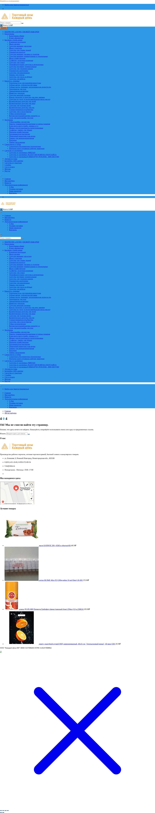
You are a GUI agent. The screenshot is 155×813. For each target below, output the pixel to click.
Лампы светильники (17, 142)
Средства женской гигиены (19, 95)
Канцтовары (9, 34)
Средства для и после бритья (20, 112)
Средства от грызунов (13, 163)
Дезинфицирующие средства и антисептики (26, 65)
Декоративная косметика (18, 91)
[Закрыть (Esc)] (8, 810)
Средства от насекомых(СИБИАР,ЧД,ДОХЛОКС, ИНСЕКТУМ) (34, 157)
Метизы (8, 169)
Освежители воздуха (17, 52)
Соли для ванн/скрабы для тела (21, 118)
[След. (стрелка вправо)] (3, 812)
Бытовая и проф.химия (13, 40)
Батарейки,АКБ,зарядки (14, 161)
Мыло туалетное (15, 48)
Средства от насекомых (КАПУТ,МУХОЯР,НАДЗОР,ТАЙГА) (33, 155)
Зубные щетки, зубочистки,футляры (23, 85)
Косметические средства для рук (21, 108)
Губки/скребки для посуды (19, 122)
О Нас (11, 187)
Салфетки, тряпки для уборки (20, 130)
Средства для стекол (17, 62)
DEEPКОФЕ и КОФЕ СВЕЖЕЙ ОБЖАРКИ (22, 32)
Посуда (7, 171)
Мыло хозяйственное (17, 58)
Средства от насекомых (14, 151)
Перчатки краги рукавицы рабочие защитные (26, 148)
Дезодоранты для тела (17, 89)
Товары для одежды (16, 75)
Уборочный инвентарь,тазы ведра (22, 136)
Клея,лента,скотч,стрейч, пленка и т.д (23, 126)
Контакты (13, 193)
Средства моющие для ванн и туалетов (24, 54)
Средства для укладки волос (20, 105)
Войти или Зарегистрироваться (17, 5)
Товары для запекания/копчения (21, 138)
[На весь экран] (3, 810)
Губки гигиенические (17, 114)
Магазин (10, 181)
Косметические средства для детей (22, 101)
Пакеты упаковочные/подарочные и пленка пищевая (29, 124)
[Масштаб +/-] (1, 810)
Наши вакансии (15, 191)
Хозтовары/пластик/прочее (19, 134)
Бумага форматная (16, 38)
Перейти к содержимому (9, 1)
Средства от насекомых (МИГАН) (22, 153)
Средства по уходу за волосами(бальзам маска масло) (29, 99)
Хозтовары (9, 120)
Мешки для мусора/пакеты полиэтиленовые (26, 128)
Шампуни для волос (17, 93)
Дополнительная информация (16, 185)
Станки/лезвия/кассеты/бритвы (21, 110)
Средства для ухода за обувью (20, 77)
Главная (8, 179)
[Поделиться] (5, 810)
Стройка (8, 165)
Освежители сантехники (18, 71)
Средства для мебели (17, 79)
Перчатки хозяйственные (19, 132)
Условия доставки (16, 189)
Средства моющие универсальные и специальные (28, 56)
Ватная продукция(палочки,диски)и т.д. (24, 116)
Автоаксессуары (11, 159)
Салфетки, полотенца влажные (21, 60)
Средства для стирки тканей (20, 50)
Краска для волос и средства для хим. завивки (27, 97)
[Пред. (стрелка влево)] (1, 812)
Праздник (13, 140)
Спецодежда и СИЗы (13, 144)
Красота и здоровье (12, 81)
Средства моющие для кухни (20, 46)
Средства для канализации (19, 73)
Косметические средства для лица (22, 103)
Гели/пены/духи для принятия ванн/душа (25, 83)
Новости (8, 183)
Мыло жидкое (14, 44)
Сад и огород (10, 167)
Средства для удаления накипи (21, 69)
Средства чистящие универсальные (23, 67)
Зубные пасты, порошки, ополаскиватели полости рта (30, 87)
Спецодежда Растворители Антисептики (25, 146)
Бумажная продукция (17, 42)
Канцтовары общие (16, 36)
